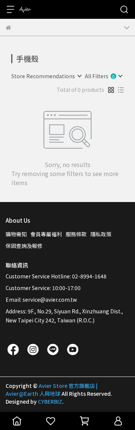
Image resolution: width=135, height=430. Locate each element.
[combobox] (46, 76)
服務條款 (76, 234)
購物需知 (16, 234)
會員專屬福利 (46, 234)
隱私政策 (100, 234)
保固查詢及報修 (24, 245)
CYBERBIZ (50, 401)
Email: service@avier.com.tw (41, 299)
